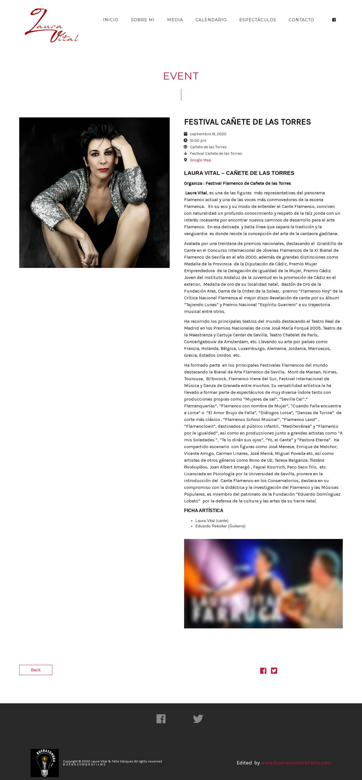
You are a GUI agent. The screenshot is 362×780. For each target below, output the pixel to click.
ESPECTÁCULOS (257, 19)
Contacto (301, 19)
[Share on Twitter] (274, 671)
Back (36, 669)
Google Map (200, 160)
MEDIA (175, 19)
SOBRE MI (143, 19)
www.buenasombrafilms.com (295, 763)
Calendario (211, 19)
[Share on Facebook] (263, 671)
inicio (110, 19)
